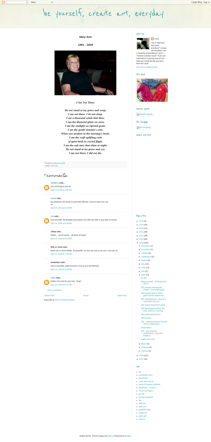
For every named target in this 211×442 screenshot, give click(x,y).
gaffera (110, 436)
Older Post (122, 296)
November (146, 249)
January (145, 351)
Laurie (53, 198)
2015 (141, 221)
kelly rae (142, 403)
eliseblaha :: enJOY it (147, 388)
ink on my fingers (146, 391)
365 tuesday (146, 318)
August (144, 260)
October (144, 253)
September (146, 257)
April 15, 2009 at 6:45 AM (61, 190)
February (145, 347)
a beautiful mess (145, 375)
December (146, 246)
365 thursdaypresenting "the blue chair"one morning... (153, 309)
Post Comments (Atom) (64, 300)
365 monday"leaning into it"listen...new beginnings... (153, 288)
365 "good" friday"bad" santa (153, 305)
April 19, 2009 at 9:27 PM (61, 285)
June (143, 268)
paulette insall (144, 410)
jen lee (141, 394)
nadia (156, 39)
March (144, 344)
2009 (141, 243)
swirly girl (143, 416)
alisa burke (143, 378)
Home (86, 296)
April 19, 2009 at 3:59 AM (61, 269)
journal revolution (146, 397)
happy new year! (148, 339)
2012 (141, 232)
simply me (143, 413)
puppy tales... (146, 328)
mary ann (54, 166)
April (143, 275)
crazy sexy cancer (146, 381)
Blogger (128, 436)
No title (144, 278)
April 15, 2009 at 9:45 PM (61, 239)
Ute (52, 216)
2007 (141, 359)
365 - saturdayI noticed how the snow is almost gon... (154, 323)
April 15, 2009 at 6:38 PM (61, 223)
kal (140, 400)
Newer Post (49, 296)
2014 (141, 225)
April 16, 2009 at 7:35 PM (61, 254)
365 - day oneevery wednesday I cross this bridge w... (151, 333)
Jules (53, 278)
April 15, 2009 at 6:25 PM (61, 208)
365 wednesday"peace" (151, 314)
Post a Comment (54, 290)
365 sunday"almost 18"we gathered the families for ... (153, 294)
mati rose (142, 407)
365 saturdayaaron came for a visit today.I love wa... (153, 300)
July (143, 264)
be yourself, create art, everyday (104, 13)
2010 (141, 239)
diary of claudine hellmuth (149, 384)
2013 (141, 228)
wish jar (142, 419)
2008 (141, 355)
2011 (141, 236)
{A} (140, 372)
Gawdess (55, 183)
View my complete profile (146, 67)
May (143, 271)
